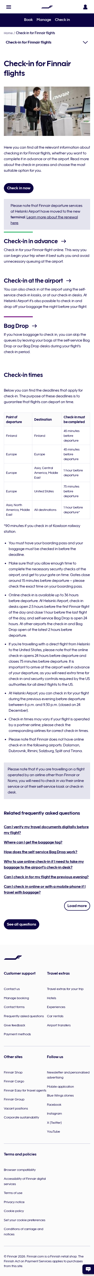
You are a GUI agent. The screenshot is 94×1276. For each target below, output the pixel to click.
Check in (62, 20)
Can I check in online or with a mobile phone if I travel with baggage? (45, 889)
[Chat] (88, 1269)
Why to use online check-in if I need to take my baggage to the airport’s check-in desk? (44, 864)
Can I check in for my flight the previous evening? (46, 877)
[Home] (47, 7)
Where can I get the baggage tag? (33, 842)
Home (8, 33)
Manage (44, 20)
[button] (8, 7)
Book (28, 20)
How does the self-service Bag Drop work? (40, 852)
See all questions (21, 924)
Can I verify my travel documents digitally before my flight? (46, 830)
